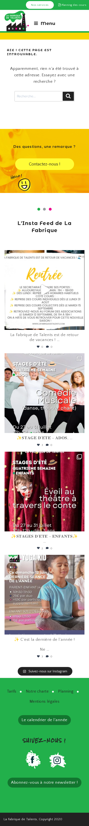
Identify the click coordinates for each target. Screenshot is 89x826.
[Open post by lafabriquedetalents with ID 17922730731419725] (45, 290)
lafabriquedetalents (43, 255)
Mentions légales (44, 701)
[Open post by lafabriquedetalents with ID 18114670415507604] (45, 595)
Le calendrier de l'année (44, 720)
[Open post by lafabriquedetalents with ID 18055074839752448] (45, 491)
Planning (65, 691)
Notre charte (37, 691)
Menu (48, 23)
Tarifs (11, 691)
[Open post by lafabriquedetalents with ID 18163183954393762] (45, 393)
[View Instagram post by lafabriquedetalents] (80, 324)
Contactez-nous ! (44, 164)
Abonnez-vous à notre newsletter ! (44, 782)
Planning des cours (73, 4)
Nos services (39, 4)
